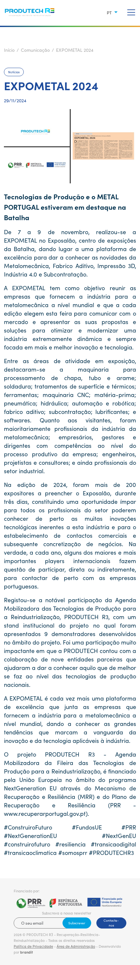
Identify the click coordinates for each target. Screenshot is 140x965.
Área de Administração (76, 946)
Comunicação (35, 50)
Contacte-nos (111, 923)
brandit (26, 952)
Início (9, 50)
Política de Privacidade (33, 946)
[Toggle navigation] (131, 13)
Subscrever (76, 923)
